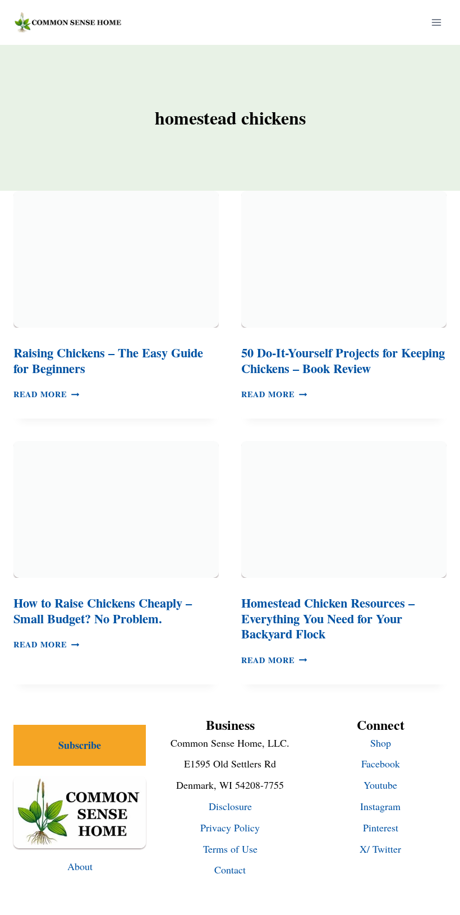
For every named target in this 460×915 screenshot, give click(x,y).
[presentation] (116, 259)
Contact (230, 869)
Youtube (380, 785)
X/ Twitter (380, 849)
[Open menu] (436, 22)
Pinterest (380, 827)
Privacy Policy (230, 827)
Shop (380, 743)
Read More (46, 394)
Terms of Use (230, 849)
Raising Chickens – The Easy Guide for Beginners (108, 360)
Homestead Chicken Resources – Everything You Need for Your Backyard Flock (328, 618)
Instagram (380, 806)
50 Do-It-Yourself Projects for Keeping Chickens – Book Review (343, 360)
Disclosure (230, 806)
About (80, 866)
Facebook (380, 763)
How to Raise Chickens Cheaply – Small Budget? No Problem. (102, 611)
